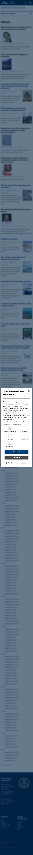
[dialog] (16, 427)
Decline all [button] (16, 457)
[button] (16, 463)
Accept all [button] (16, 452)
